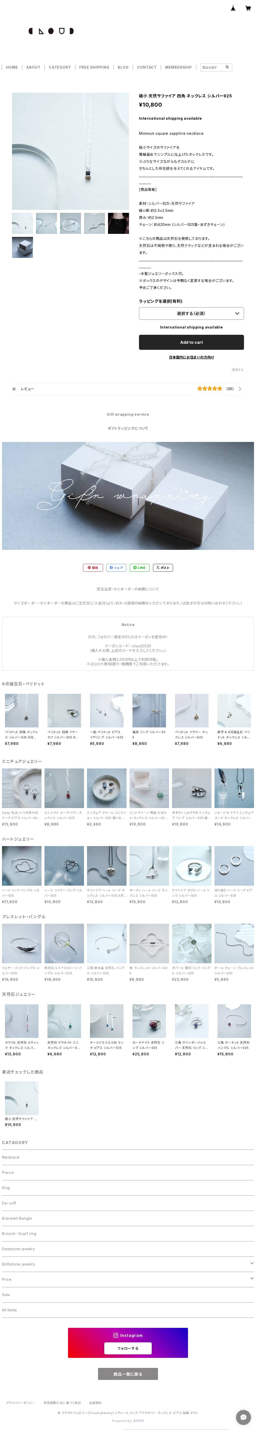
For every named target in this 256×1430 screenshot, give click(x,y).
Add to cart (191, 342)
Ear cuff (9, 1203)
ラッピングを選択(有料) (161, 301)
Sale (6, 1295)
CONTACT (147, 67)
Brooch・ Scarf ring (19, 1233)
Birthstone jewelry (18, 1264)
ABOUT (33, 67)
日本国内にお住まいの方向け (191, 357)
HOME (12, 67)
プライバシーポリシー (21, 1403)
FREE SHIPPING (94, 67)
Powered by (122, 1421)
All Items (9, 1310)
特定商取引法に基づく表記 (62, 1403)
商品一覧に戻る (128, 1374)
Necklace (10, 1157)
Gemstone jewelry (18, 1249)
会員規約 (95, 1403)
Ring (6, 1188)
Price (7, 1279)
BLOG (123, 67)
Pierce (8, 1172)
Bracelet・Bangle (17, 1218)
